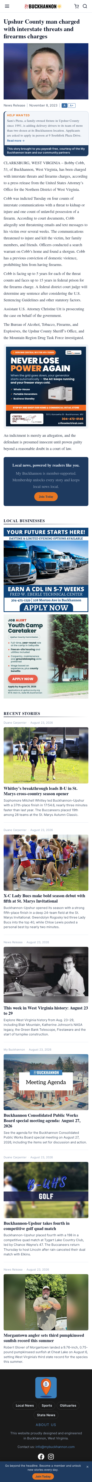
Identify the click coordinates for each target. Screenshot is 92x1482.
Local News (25, 1405)
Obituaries (68, 1405)
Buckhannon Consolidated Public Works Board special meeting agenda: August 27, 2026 (42, 1120)
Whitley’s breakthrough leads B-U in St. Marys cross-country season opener (40, 791)
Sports (47, 1405)
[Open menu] (7, 6)
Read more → (16, 140)
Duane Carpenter (15, 722)
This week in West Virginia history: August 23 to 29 (46, 1010)
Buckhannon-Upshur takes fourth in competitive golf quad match (37, 1226)
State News (46, 1415)
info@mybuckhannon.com (55, 1447)
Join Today (43, 1476)
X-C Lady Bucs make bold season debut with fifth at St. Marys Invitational (44, 898)
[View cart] (76, 6)
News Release (13, 942)
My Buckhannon (14, 1049)
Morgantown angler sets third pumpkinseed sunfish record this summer (44, 1338)
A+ (72, 105)
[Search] (85, 6)
